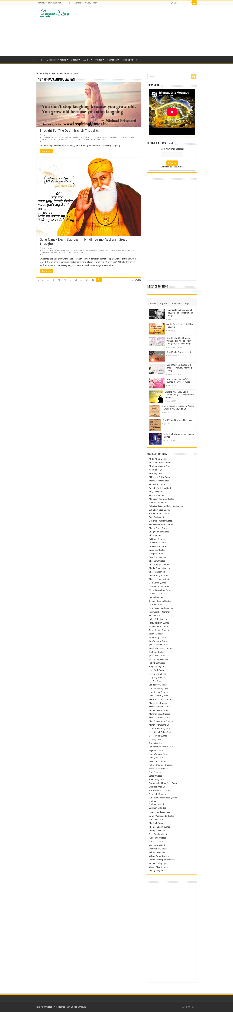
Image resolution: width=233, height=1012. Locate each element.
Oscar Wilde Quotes (158, 736)
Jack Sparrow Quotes (158, 641)
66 (93, 280)
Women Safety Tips (158, 863)
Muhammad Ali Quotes (159, 714)
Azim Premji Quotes (158, 502)
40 (53, 280)
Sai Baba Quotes (156, 779)
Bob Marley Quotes (158, 542)
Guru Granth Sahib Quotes (161, 608)
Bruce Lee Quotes (157, 550)
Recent (153, 303)
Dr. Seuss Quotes (157, 593)
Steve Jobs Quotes (157, 794)
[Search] (194, 2)
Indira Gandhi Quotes (159, 630)
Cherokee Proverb (157, 572)
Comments (176, 303)
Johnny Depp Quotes (158, 659)
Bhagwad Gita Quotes (159, 532)
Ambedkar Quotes (157, 484)
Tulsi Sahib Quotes (157, 838)
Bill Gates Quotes (157, 539)
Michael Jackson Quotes (160, 706)
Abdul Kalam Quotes (158, 459)
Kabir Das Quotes (157, 663)
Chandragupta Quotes (159, 564)
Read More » (46, 151)
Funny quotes (63, 137)
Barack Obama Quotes (159, 513)
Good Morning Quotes (79, 137)
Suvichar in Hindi (61, 252)
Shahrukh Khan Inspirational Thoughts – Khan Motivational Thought (179, 313)
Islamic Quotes (156, 634)
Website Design (61, 1007)
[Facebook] (169, 3)
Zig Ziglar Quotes (157, 870)
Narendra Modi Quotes (159, 728)
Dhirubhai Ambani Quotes (160, 590)
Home (68, 3)
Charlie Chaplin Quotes (159, 568)
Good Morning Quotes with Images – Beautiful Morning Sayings (179, 368)
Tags (187, 303)
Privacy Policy (91, 3)
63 (75, 280)
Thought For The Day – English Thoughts (69, 130)
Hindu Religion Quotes (159, 623)
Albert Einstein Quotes (159, 481)
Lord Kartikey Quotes (158, 688)
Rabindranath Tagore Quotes (162, 747)
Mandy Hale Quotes (158, 703)
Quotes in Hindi (46, 252)
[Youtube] (175, 3)
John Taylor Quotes (157, 655)
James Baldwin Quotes (159, 645)
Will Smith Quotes (157, 852)
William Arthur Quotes (159, 856)
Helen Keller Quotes (158, 619)
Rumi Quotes (155, 772)
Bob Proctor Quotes (158, 546)
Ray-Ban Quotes (156, 750)
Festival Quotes (156, 597)
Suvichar (86, 60)
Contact (77, 3)
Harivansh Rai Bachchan (159, 612)
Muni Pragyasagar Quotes (161, 721)
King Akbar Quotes (157, 666)
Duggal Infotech (78, 1007)
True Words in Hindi (158, 834)
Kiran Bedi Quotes (157, 670)
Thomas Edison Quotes (159, 827)
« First (40, 280)
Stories (98, 60)
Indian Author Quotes (159, 626)
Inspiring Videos (129, 60)
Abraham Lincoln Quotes (160, 462)
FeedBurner (178, 167)
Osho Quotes (155, 739)
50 (59, 280)
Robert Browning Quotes (160, 765)
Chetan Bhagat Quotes (159, 575)
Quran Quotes (155, 743)
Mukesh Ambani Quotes (160, 717)
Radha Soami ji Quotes (159, 754)
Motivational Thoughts (125, 250)
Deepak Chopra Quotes (159, 586)
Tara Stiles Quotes (157, 819)
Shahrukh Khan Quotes (159, 787)
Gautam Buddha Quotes (160, 601)
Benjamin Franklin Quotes (160, 521)
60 (65, 280)
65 (87, 280)
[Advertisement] (136, 31)
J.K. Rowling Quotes (158, 637)
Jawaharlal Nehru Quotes (160, 648)
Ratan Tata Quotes (157, 761)
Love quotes (62, 139)
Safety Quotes (155, 776)
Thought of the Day (97, 139)
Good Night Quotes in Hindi (178, 352)
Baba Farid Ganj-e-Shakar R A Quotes (166, 506)
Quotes (74, 60)
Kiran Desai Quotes (157, 674)
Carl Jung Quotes (156, 553)
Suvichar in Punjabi (157, 808)
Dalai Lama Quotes (157, 583)
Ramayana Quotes (157, 757)
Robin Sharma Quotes (159, 768)
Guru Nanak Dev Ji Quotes (66, 250)
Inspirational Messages (112, 137)
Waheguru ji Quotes (158, 845)
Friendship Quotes (49, 137)
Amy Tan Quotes (156, 491)
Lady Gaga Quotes (157, 677)
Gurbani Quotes (156, 604)
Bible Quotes (155, 535)
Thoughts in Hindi (75, 252)
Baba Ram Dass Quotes (159, 510)
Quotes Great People (56, 60)
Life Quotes (51, 139)
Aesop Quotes (155, 473)
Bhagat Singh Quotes (158, 528)
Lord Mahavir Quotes (158, 696)
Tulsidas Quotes (156, 841)
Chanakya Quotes (157, 561)
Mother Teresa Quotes (159, 710)
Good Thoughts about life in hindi (177, 420)
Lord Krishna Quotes (158, 692)
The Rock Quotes (156, 823)
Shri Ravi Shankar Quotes (160, 790)
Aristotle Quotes (156, 495)
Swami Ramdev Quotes (159, 812)
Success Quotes (74, 139)
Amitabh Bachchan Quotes (161, 488)
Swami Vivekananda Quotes (161, 816)
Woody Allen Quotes (158, 867)
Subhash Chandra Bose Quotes (163, 798)
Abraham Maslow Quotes (160, 466)
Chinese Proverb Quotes (160, 579)
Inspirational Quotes (106, 250)
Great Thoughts (96, 137)
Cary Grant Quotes (157, 557)
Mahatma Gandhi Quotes (160, 699)
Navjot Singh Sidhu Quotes (161, 732)
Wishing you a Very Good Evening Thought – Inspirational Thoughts (179, 395)
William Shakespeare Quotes (162, 859)
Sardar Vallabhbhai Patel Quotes (163, 783)
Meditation (112, 60)
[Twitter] (172, 3)
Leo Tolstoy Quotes (158, 685)
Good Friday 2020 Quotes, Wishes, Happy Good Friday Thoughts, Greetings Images (179, 341)
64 (81, 280)
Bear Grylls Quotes (157, 517)
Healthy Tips (154, 615)
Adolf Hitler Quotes (157, 470)
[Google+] (166, 3)
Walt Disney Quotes (158, 849)
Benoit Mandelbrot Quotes (161, 524)
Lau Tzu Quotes (156, 681)
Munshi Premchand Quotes (161, 725)
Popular (163, 303)
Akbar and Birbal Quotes (160, 477)
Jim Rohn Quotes (156, 652)
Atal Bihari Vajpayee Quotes (161, 499)
